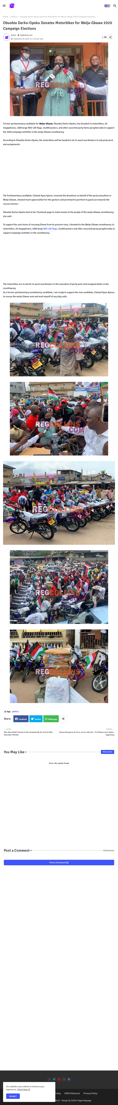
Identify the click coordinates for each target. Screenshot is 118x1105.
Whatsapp (52, 719)
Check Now (22, 1089)
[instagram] (64, 1079)
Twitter (38, 719)
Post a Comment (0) (59, 862)
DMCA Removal (72, 1093)
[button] (107, 5)
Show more (107, 752)
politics (14, 16)
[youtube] (59, 1079)
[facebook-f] (49, 1079)
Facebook (23, 719)
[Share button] (63, 718)
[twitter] (54, 1079)
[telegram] (69, 1079)
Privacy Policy (90, 1093)
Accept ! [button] (13, 1096)
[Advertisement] (60, 167)
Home (5, 16)
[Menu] (4, 6)
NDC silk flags (50, 228)
